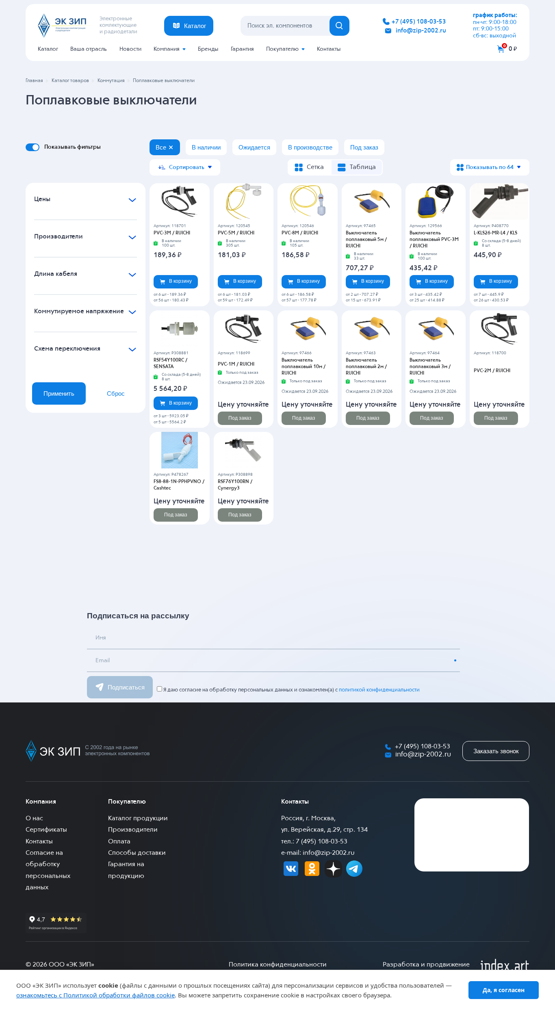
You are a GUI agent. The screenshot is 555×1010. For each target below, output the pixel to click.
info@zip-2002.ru (421, 31)
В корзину (180, 281)
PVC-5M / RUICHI (236, 233)
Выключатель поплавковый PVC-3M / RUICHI (434, 240)
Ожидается (254, 147)
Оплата (119, 842)
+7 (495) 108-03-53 (419, 22)
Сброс (116, 393)
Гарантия (242, 49)
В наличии (206, 147)
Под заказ (364, 147)
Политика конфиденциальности (278, 965)
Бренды (208, 49)
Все (161, 147)
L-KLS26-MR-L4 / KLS (495, 233)
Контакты (328, 49)
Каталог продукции (138, 818)
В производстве (310, 147)
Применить (58, 393)
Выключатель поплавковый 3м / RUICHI (430, 367)
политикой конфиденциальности (379, 690)
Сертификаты (46, 830)
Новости (130, 49)
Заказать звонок (496, 751)
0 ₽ (513, 49)
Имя (100, 638)
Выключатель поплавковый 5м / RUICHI (366, 240)
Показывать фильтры (72, 147)
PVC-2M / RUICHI (492, 370)
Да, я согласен (504, 990)
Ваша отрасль (88, 49)
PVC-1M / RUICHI (236, 364)
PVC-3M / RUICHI (172, 233)
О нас (34, 818)
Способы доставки (137, 853)
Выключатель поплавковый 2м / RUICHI (366, 367)
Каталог (48, 49)
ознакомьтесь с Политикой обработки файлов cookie (95, 995)
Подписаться (126, 687)
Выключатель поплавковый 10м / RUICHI (303, 367)
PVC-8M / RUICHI (300, 233)
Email (102, 660)
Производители (133, 830)
